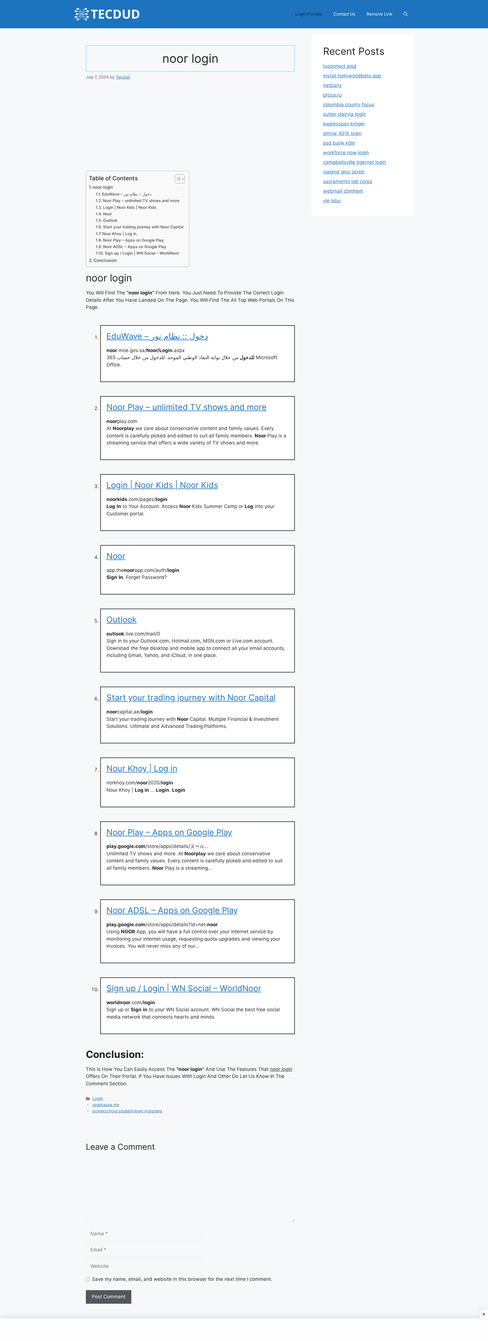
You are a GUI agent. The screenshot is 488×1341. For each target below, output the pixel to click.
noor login (103, 187)
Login (97, 1098)
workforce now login (346, 152)
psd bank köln (339, 143)
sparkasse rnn (105, 1104)
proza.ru (332, 95)
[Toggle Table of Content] (177, 179)
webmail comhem (343, 191)
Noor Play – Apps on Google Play (133, 240)
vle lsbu (332, 200)
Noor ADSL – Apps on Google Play (134, 246)
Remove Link (379, 14)
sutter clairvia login (344, 114)
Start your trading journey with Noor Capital (143, 227)
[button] (405, 14)
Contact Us (344, 14)
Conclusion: (105, 260)
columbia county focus (348, 104)
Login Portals (308, 14)
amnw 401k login (342, 133)
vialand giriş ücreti (343, 172)
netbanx (332, 85)
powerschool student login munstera (127, 1110)
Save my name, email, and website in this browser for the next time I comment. (182, 1279)
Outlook (110, 220)
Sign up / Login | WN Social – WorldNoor (142, 253)
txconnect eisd (339, 66)
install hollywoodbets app (352, 76)
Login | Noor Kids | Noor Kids (129, 207)
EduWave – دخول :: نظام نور (126, 194)
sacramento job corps (347, 181)
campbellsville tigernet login (354, 162)
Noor (107, 214)
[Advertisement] (190, 129)
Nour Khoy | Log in (119, 233)
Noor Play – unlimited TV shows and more (141, 200)
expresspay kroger (344, 124)
